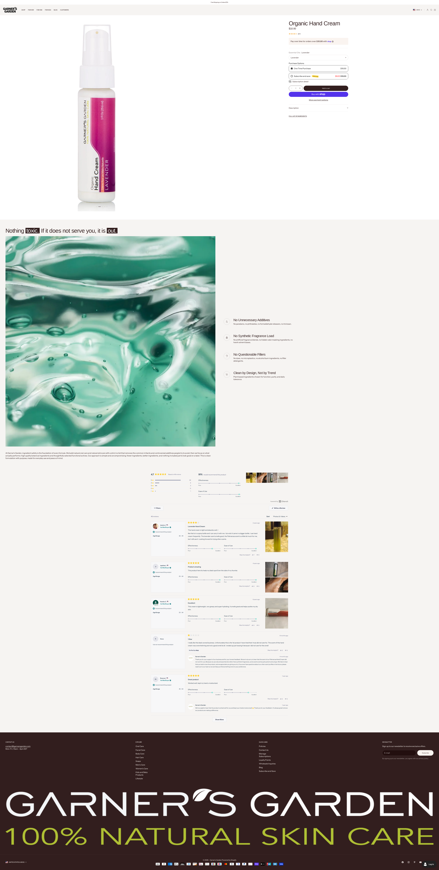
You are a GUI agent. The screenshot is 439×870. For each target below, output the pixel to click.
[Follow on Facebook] (403, 862)
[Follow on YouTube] (420, 862)
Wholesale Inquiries (267, 763)
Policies (262, 746)
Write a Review (281, 508)
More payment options (318, 100)
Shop (23, 10)
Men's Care (140, 765)
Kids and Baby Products (142, 773)
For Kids (48, 10)
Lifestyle (139, 778)
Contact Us (263, 750)
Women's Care (142, 768)
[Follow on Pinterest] (414, 862)
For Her (31, 10)
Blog (55, 10)
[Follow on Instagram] (408, 862)
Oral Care (140, 746)
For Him (39, 10)
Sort (268, 516)
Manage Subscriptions (265, 755)
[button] (171, 480)
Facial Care (140, 750)
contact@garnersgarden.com (18, 746)
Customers (64, 10)
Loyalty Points (265, 760)
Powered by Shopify (229, 860)
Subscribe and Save (267, 771)
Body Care (140, 754)
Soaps (138, 761)
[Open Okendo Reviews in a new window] (279, 501)
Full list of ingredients (298, 116)
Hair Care (140, 757)
